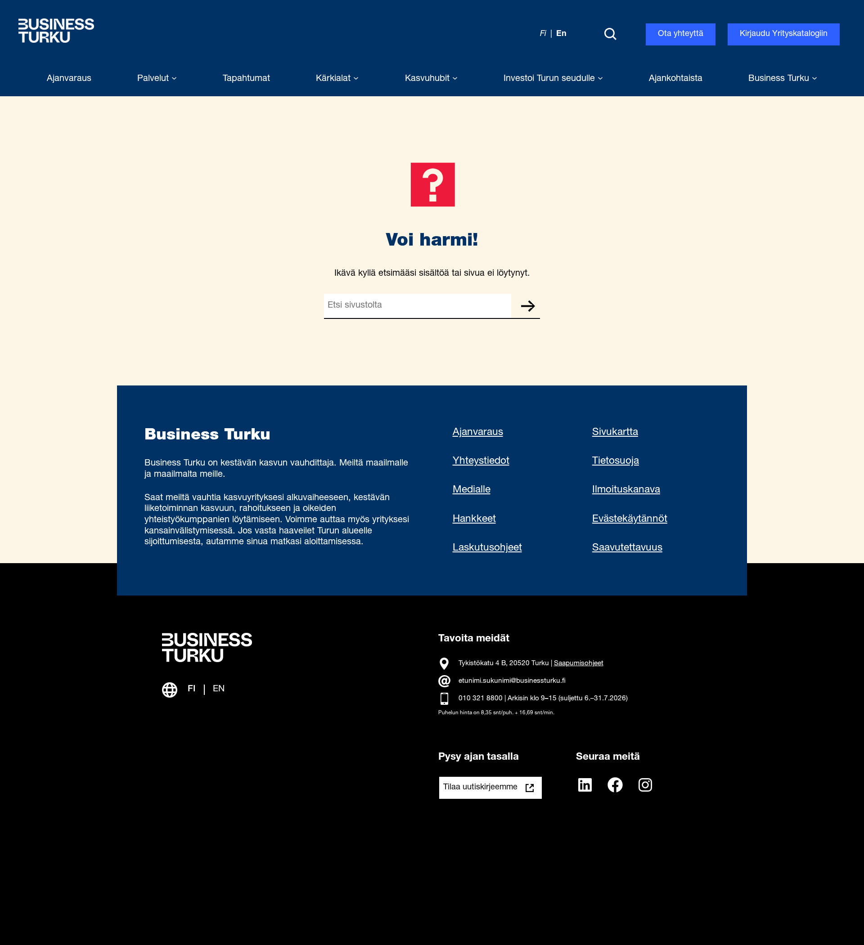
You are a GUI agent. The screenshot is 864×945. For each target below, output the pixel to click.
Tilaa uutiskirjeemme (480, 788)
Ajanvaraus (478, 433)
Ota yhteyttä (680, 34)
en (561, 34)
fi (543, 34)
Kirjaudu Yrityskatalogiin (784, 34)
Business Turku (780, 79)
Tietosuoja (615, 461)
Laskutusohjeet (487, 548)
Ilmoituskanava (626, 490)
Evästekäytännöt (629, 519)
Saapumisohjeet (578, 663)
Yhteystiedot (481, 461)
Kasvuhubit (428, 79)
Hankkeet (474, 519)
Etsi (528, 306)
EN (219, 689)
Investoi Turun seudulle (551, 79)
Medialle (471, 490)
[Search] (610, 35)
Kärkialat (334, 79)
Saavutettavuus (627, 548)
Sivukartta (615, 433)
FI (192, 689)
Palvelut (154, 79)
